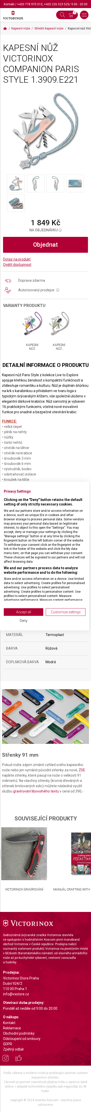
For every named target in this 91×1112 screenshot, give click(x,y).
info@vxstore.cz (16, 994)
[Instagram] (5, 1059)
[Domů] (5, 28)
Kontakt (9, 4)
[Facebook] (18, 1059)
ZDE (82, 770)
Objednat (45, 244)
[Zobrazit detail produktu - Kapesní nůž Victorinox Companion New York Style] (59, 323)
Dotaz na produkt (17, 259)
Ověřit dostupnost (17, 265)
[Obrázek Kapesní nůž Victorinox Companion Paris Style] (45, 131)
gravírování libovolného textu (36, 791)
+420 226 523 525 (56, 4)
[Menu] (84, 15)
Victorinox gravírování (24, 889)
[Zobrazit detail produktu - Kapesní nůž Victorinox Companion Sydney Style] (32, 323)
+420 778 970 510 (29, 4)
